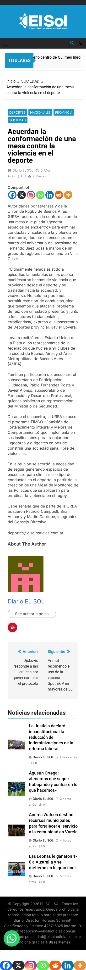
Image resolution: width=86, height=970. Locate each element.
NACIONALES (40, 112)
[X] (21, 195)
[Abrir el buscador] (72, 43)
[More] (68, 195)
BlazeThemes (59, 942)
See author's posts (31, 613)
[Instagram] (31, 195)
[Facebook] (12, 195)
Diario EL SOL (23, 170)
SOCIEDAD (17, 120)
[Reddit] (59, 195)
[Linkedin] (49, 195)
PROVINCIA (63, 112)
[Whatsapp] (40, 195)
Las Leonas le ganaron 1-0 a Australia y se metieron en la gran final (53, 862)
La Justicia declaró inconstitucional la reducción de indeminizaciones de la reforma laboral (51, 737)
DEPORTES (17, 112)
